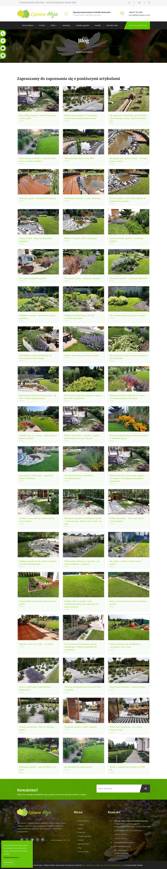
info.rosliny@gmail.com (122, 846)
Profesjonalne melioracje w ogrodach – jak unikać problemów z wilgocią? (82, 562)
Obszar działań (83, 852)
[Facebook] (144, 2)
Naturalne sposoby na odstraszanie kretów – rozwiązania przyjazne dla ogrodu (128, 396)
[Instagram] (149, 2)
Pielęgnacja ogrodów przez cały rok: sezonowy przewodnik (79, 316)
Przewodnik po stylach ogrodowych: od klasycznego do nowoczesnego (35, 356)
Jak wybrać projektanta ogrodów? (33, 278)
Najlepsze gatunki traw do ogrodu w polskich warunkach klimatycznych (38, 562)
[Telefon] (134, 2)
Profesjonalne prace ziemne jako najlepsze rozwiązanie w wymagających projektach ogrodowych (127, 478)
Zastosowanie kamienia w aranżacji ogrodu (127, 686)
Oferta (53, 25)
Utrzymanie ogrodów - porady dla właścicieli (128, 278)
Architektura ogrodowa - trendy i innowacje (82, 198)
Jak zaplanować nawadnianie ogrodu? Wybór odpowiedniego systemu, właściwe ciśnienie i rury (128, 118)
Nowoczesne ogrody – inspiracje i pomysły (82, 278)
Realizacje (66, 25)
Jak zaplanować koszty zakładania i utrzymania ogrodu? (78, 477)
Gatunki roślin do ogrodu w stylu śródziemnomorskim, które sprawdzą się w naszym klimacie (82, 604)
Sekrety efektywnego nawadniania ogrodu (81, 355)
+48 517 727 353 (135, 12)
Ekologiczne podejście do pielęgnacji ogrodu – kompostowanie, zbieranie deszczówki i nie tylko (83, 521)
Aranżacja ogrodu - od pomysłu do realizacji (37, 198)
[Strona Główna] (129, 2)
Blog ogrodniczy (84, 52)
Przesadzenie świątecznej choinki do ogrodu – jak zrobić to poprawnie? (83, 396)
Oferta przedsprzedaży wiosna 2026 (79, 158)
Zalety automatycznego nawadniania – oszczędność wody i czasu (125, 645)
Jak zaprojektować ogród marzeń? (78, 766)
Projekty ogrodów (82, 25)
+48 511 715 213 (120, 838)
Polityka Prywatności (112, 865)
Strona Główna (27, 25)
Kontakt (98, 25)
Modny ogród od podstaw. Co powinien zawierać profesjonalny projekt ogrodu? (80, 116)
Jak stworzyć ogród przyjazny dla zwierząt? (127, 315)
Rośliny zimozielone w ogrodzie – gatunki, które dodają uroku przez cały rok (82, 436)
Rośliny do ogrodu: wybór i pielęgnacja (80, 238)
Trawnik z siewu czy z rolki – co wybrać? (36, 644)
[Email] (139, 2)
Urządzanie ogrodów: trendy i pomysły (80, 726)
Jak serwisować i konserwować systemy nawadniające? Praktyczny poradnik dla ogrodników (80, 647)
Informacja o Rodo (93, 865)
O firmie (42, 25)
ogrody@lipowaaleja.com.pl (139, 15)
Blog (79, 848)
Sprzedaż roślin (112, 25)
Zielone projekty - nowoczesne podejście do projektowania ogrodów (128, 199)
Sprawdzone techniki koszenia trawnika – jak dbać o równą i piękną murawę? (37, 396)
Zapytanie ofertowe (138, 25)
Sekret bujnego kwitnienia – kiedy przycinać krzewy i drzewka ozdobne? (37, 159)
